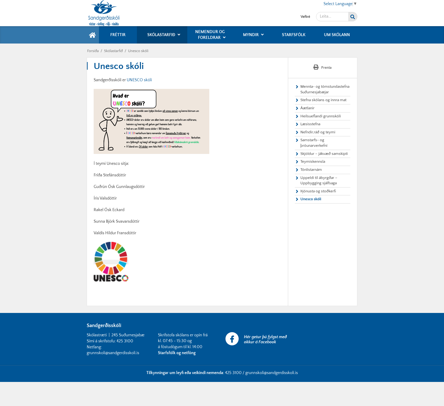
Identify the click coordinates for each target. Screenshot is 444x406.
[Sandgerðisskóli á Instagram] (295, 335)
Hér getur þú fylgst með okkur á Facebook (265, 339)
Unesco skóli (138, 51)
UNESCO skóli (139, 80)
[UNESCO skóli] (111, 262)
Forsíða (93, 51)
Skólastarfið (113, 51)
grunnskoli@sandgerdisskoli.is (271, 373)
